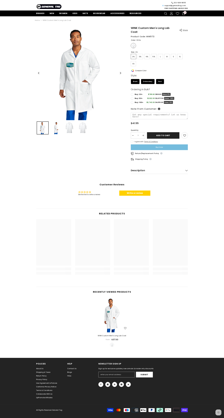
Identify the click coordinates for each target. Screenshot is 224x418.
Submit (144, 374)
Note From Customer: (144, 108)
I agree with (139, 141)
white (112, 345)
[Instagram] (107, 384)
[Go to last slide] (39, 73)
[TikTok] (121, 384)
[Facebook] (100, 384)
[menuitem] (42, 127)
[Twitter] (128, 384)
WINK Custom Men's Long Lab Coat (112, 336)
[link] (53, 269)
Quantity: (135, 130)
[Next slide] (120, 73)
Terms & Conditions (151, 142)
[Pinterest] (114, 384)
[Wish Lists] (177, 13)
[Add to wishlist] (184, 135)
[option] (112, 322)
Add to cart (163, 135)
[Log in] (171, 13)
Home (37, 20)
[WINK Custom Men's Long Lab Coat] (112, 314)
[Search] (166, 13)
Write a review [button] (135, 193)
